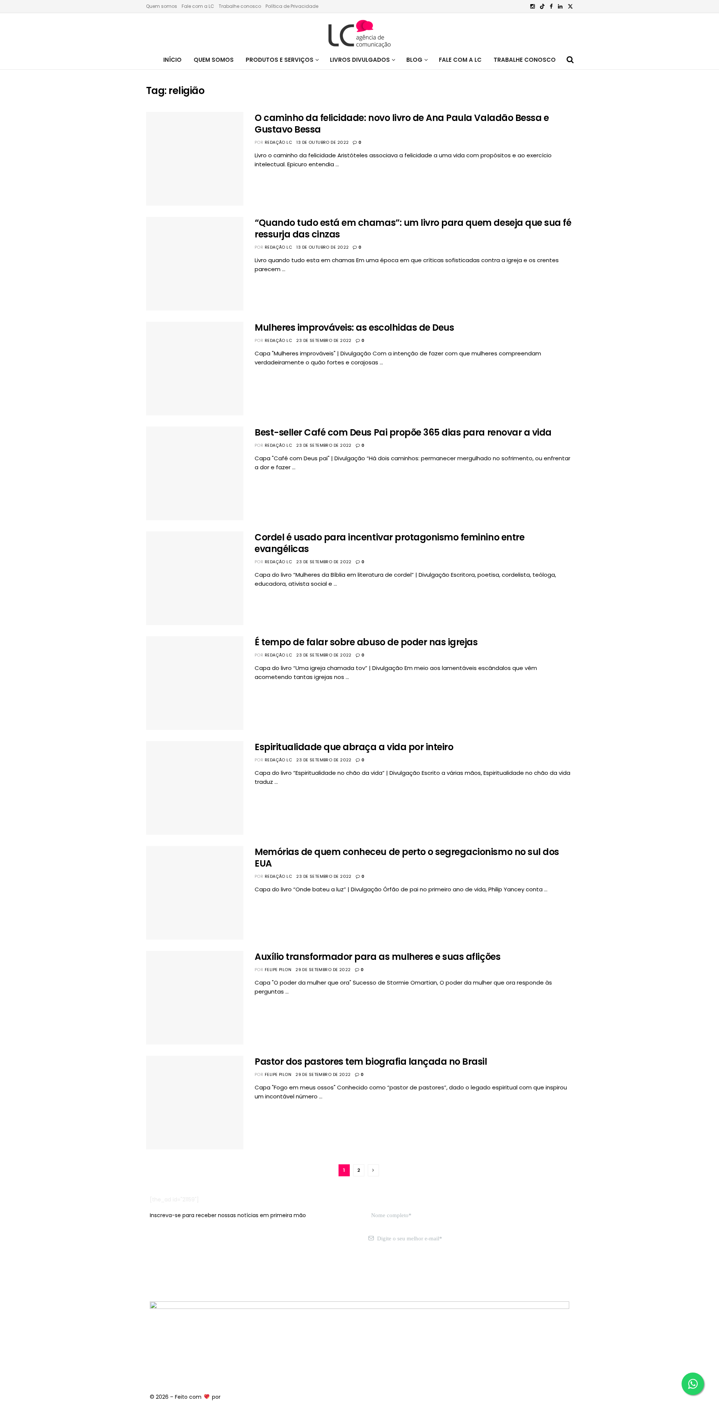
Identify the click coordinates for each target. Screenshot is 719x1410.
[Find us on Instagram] (532, 6)
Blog (414, 60)
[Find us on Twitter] (570, 6)
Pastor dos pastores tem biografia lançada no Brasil (371, 1061)
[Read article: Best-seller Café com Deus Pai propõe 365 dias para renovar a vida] (194, 473)
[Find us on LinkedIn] (560, 6)
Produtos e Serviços (279, 60)
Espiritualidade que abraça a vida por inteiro (354, 747)
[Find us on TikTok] (542, 6)
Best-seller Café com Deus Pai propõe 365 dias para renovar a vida (403, 432)
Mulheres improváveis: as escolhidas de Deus (354, 327)
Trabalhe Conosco (525, 60)
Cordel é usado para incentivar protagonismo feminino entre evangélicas (389, 543)
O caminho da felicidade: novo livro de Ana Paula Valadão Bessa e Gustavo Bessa (402, 124)
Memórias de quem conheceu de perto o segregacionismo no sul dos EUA (407, 858)
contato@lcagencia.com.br (186, 1273)
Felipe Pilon (278, 970)
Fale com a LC (198, 6)
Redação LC (278, 142)
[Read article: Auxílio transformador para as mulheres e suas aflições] (194, 997)
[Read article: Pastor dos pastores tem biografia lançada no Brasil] (194, 1102)
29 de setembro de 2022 (323, 970)
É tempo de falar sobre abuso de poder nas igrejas (366, 642)
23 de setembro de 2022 (324, 340)
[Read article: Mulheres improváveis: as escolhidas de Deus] (194, 368)
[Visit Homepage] (359, 32)
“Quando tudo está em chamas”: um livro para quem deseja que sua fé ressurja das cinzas (413, 228)
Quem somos (161, 6)
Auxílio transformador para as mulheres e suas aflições (377, 956)
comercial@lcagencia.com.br (265, 1273)
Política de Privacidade (292, 6)
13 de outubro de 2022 (322, 142)
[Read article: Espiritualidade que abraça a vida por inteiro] (194, 788)
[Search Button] (570, 60)
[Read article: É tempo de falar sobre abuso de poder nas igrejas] (194, 683)
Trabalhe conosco (240, 6)
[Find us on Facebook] (551, 6)
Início (172, 60)
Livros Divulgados (360, 60)
